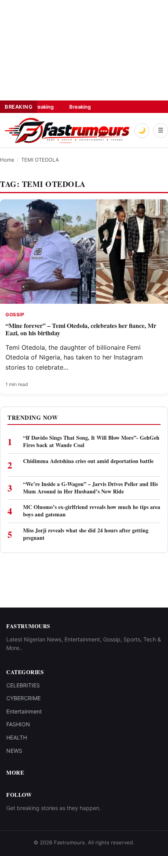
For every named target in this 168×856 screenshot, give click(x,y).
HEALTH (16, 737)
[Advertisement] (58, 48)
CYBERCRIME (23, 698)
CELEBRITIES (23, 685)
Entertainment (24, 711)
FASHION (18, 724)
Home (7, 160)
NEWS (14, 750)
